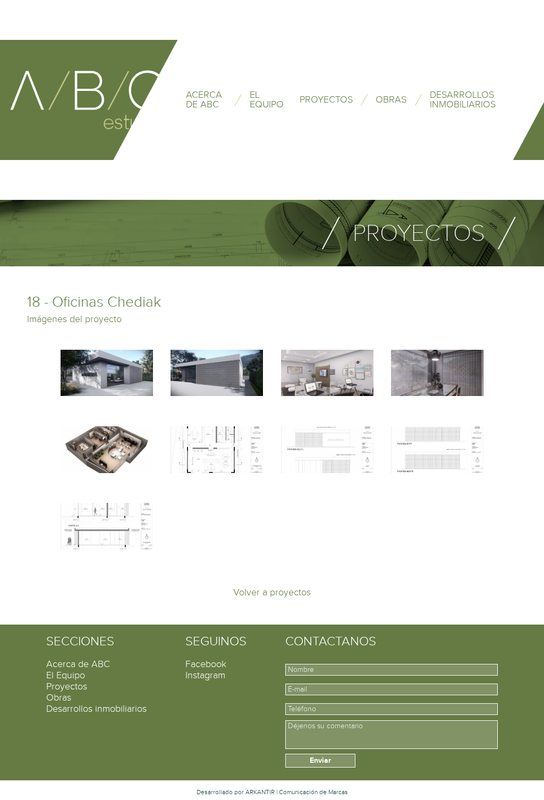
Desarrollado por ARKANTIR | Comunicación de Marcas (272, 792)
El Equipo (65, 675)
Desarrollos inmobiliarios (96, 708)
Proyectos (66, 686)
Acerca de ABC (78, 664)
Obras (58, 697)
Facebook (205, 664)
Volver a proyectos (272, 592)
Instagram (205, 675)
